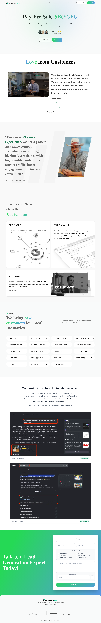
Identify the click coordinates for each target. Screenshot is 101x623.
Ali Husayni (9, 180)
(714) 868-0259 (53, 613)
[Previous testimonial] (47, 111)
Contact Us (90, 2)
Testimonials (55, 2)
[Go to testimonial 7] (60, 116)
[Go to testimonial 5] (53, 116)
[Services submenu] (44, 3)
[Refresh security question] (92, 577)
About (48, 2)
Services (41, 2)
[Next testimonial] (53, 111)
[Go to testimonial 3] (47, 116)
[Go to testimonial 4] (50, 116)
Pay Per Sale (33, 2)
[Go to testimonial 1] (41, 116)
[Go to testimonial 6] (56, 116)
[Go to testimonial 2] (44, 116)
